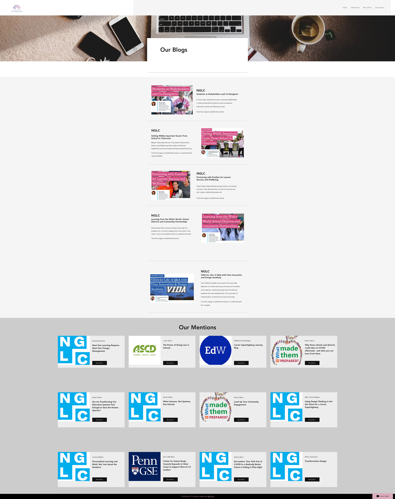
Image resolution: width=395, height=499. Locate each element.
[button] (355, 7)
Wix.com (211, 496)
